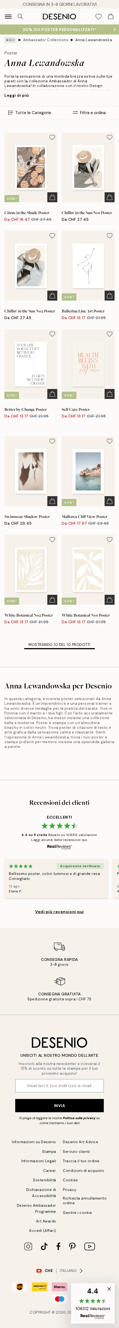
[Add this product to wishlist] (52, 137)
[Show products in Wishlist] (98, 16)
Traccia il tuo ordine (81, 1161)
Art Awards (46, 1221)
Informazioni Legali (38, 1161)
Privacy (69, 1189)
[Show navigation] (8, 16)
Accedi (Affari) (42, 1230)
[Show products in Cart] (111, 16)
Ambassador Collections (45, 40)
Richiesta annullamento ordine (85, 1200)
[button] (93, 1303)
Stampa (49, 1151)
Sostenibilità (44, 1180)
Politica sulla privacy (79, 1118)
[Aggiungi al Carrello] (52, 197)
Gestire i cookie (77, 1212)
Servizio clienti (76, 1151)
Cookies (70, 1180)
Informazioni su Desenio (34, 1142)
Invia (59, 1105)
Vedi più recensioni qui (59, 911)
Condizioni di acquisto (83, 1170)
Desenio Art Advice (80, 1142)
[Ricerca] (20, 16)
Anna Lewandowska (93, 40)
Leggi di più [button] (16, 95)
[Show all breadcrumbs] (10, 40)
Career (49, 1170)
